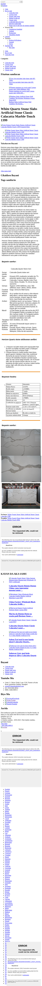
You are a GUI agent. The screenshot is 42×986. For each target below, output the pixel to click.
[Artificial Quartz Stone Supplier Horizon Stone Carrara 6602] (23, 610)
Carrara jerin (13, 14)
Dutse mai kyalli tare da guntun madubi (21, 25)
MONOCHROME (15, 24)
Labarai (7, 36)
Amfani (11, 31)
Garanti (11, 42)
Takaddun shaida (14, 35)
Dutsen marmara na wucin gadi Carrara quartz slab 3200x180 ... (21, 92)
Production (12, 33)
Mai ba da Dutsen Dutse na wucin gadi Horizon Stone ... (21, 615)
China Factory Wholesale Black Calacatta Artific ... (22, 603)
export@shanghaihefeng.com (14, 686)
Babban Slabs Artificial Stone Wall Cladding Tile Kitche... (20, 103)
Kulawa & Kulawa (15, 40)
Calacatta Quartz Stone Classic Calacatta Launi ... (22, 627)
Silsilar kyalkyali (14, 18)
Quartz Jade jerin (14, 16)
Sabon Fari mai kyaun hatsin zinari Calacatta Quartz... (21, 640)
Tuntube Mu (9, 46)
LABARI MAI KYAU (16, 22)
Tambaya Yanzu (6, 718)
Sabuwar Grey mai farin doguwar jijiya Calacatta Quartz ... (22, 655)
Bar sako (12, 47)
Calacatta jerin (13, 13)
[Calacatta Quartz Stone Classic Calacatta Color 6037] (23, 622)
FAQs (11, 44)
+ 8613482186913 (7, 725)
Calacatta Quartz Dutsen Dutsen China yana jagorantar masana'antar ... (22, 588)
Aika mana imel (6, 171)
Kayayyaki (8, 11)
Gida (6, 9)
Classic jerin (13, 20)
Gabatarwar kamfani (15, 29)
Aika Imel (4, 723)
